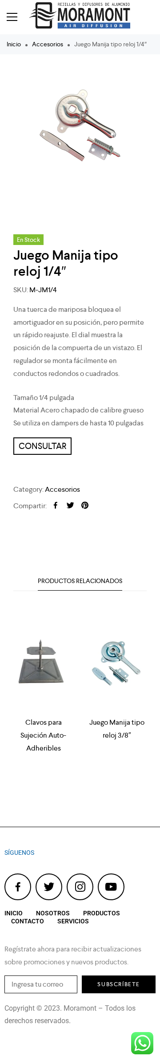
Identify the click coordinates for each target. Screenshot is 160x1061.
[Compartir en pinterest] (84, 506)
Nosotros (53, 913)
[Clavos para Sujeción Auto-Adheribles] (43, 667)
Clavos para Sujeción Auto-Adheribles (43, 735)
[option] (80, 130)
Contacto (27, 921)
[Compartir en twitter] (70, 506)
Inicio (14, 44)
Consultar (42, 446)
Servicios (73, 921)
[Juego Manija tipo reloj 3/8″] (117, 667)
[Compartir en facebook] (55, 506)
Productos (101, 913)
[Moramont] (85, 17)
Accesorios (47, 44)
